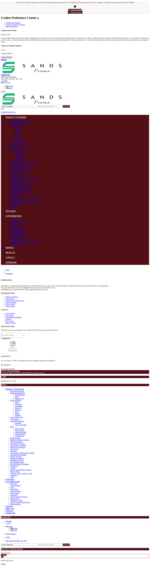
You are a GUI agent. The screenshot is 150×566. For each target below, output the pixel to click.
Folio (12, 224)
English (10, 526)
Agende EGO (19, 159)
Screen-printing (17, 222)
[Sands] (32, 73)
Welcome (9, 521)
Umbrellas (15, 205)
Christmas (18, 129)
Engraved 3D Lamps (18, 121)
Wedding (18, 140)
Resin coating (16, 237)
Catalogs (11, 211)
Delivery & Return (12, 297)
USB (11, 207)
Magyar (10, 88)
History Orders (10, 323)
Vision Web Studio (13, 371)
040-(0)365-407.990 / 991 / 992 (16, 541)
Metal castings (17, 201)
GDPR (8, 537)
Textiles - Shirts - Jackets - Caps (24, 203)
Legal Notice (10, 299)
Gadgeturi (15, 176)
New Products (10, 313)
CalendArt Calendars (20, 147)
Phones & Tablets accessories (23, 163)
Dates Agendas (20, 153)
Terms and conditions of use (15, 300)
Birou (17, 137)
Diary (12, 149)
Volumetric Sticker (19, 240)
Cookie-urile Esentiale (13, 23)
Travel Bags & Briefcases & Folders (26, 179)
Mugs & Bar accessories (21, 170)
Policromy (15, 219)
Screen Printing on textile (22, 235)
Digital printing (17, 244)
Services (10, 247)
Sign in (3, 564)
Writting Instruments (20, 185)
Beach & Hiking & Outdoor (22, 192)
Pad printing (16, 226)
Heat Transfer (16, 231)
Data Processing (11, 302)
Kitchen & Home (17, 183)
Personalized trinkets (20, 190)
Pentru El (18, 135)
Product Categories (16, 117)
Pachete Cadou (17, 161)
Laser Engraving (17, 228)
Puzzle (17, 138)
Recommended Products (14, 317)
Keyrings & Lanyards (19, 167)
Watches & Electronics (20, 172)
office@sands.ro (11, 534)
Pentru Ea (18, 133)
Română (10, 86)
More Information (12, 26)
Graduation (18, 131)
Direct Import (19, 151)
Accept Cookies (75, 12)
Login (9, 523)
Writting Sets (19, 399)
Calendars (18, 423)
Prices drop (9, 315)
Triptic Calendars (20, 425)
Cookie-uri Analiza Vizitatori (15, 25)
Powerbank (15, 194)
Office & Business (18, 165)
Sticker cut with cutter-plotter (25, 242)
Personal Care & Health (21, 181)
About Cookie (10, 306)
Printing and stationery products (26, 199)
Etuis (16, 397)
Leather (13, 196)
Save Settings (6, 57)
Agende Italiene (20, 157)
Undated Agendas (20, 155)
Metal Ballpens (20, 395)
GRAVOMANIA (15, 125)
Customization (13, 216)
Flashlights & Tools (19, 187)
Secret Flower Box (18, 142)
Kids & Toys (15, 174)
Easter (17, 127)
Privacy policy (10, 304)
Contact (10, 257)
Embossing (15, 233)
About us (10, 252)
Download (11, 262)
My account (9, 321)
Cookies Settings (75, 10)
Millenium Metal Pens (20, 123)
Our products (16, 145)
